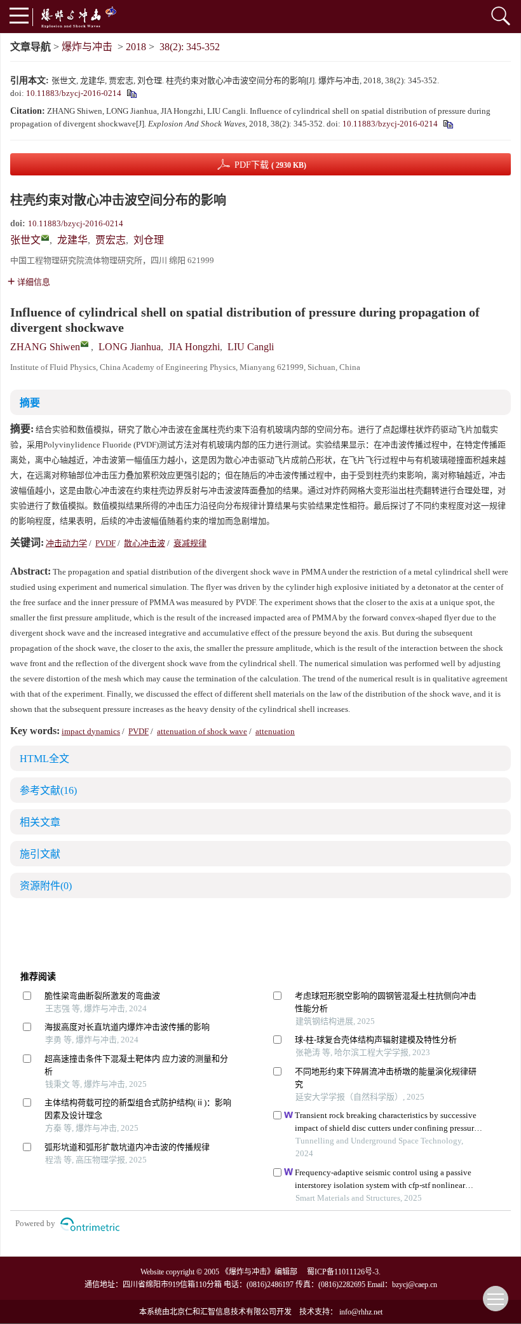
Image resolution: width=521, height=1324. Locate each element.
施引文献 (40, 854)
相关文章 (40, 822)
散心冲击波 (144, 543)
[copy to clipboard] (448, 123)
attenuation (275, 731)
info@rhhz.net (360, 1311)
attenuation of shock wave (202, 731)
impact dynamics (91, 731)
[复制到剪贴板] (131, 93)
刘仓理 (148, 240)
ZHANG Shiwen (45, 346)
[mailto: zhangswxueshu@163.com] (84, 344)
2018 (136, 46)
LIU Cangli (250, 346)
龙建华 (72, 240)
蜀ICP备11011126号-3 (343, 1271)
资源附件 (46, 885)
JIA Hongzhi (194, 346)
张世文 (25, 240)
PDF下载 (270, 165)
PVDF (105, 543)
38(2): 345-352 (189, 46)
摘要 (30, 402)
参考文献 (48, 790)
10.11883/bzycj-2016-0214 (73, 93)
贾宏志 (110, 240)
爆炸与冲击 (87, 46)
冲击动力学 (66, 543)
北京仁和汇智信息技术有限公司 (223, 1311)
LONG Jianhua (129, 346)
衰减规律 (189, 543)
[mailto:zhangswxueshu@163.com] (45, 238)
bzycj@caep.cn (414, 1284)
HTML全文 (44, 758)
